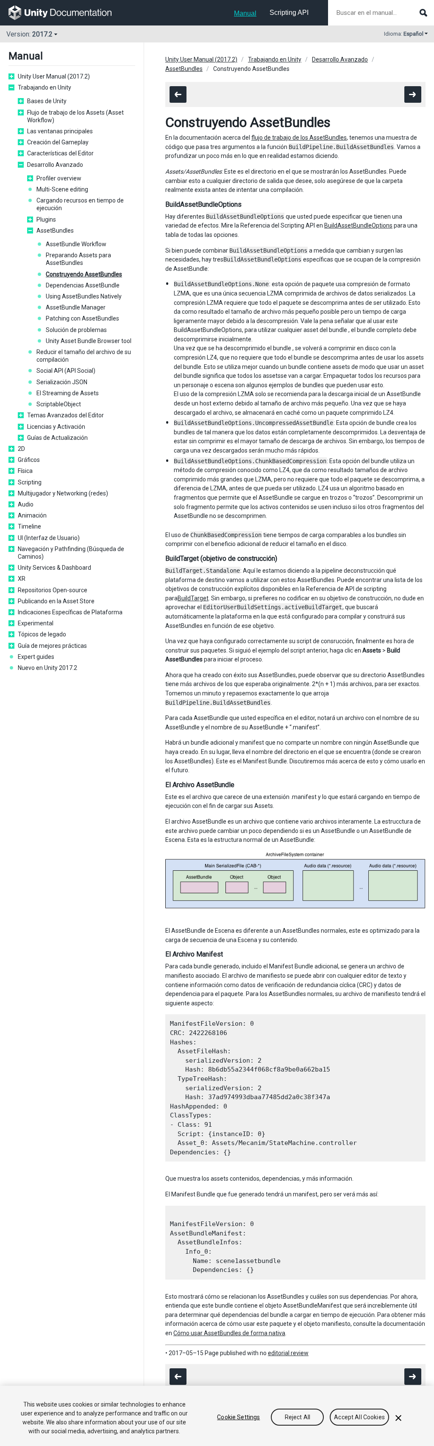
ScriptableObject (58, 404)
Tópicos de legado (42, 634)
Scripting (30, 482)
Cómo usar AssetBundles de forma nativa (229, 1333)
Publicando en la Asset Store (56, 601)
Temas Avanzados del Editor (65, 415)
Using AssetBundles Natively (84, 296)
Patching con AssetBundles (82, 318)
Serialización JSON (61, 382)
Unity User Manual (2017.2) (54, 76)
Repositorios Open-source (52, 590)
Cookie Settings (238, 1417)
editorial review (288, 1353)
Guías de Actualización (57, 437)
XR (21, 578)
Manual (245, 13)
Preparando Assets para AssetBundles (78, 259)
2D (21, 448)
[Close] (398, 1418)
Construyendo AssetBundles (84, 274)
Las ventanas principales (60, 131)
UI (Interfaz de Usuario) (49, 538)
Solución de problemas (76, 329)
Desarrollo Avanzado (55, 164)
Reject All (297, 1417)
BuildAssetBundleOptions (358, 225)
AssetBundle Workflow (76, 244)
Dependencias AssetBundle (83, 285)
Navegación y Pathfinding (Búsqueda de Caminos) (71, 553)
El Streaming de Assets (67, 393)
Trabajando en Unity (44, 87)
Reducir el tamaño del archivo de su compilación (83, 356)
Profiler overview (58, 178)
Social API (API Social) (65, 370)
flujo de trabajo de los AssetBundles (299, 137)
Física (25, 470)
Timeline (29, 526)
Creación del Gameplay (58, 142)
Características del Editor (60, 153)
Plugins (46, 219)
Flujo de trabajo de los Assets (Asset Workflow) (75, 116)
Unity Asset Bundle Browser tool (88, 341)
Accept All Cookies (359, 1417)
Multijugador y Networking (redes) (63, 493)
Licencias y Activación (56, 426)
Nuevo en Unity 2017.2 (47, 667)
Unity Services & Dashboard (54, 567)
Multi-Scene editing (62, 189)
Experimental (35, 623)
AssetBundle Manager (76, 307)
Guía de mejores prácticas (52, 645)
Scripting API (289, 12)
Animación (32, 515)
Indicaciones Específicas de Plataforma (70, 612)
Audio (25, 504)
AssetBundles (55, 230)
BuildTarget (193, 598)
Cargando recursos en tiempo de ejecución (80, 204)
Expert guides (36, 656)
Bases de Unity (47, 101)
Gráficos (29, 459)
